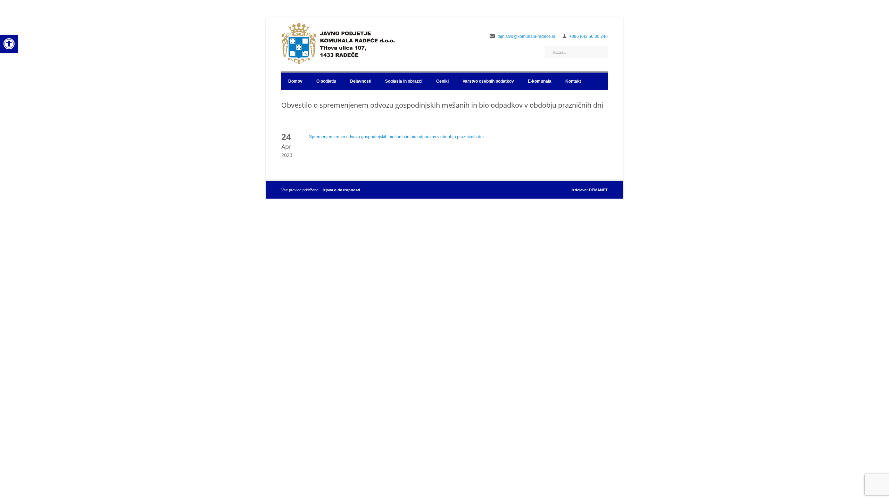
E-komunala (539, 81)
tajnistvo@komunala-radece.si (526, 36)
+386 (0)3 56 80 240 (588, 36)
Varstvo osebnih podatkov (488, 81)
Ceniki (442, 81)
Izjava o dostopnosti (341, 190)
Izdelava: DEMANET (590, 190)
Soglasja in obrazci (403, 81)
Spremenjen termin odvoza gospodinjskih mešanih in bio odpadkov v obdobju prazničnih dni (396, 136)
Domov (295, 81)
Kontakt (573, 81)
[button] (9, 44)
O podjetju (326, 81)
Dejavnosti (360, 81)
